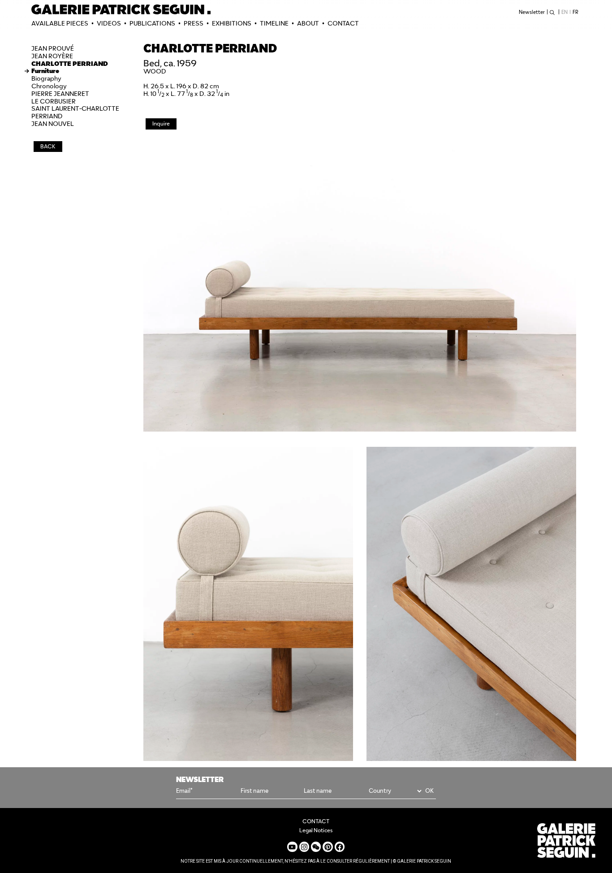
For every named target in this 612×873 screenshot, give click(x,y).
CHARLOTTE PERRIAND (69, 64)
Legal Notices (315, 830)
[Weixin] (316, 846)
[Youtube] (292, 846)
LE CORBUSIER (53, 101)
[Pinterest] (327, 846)
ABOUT (308, 23)
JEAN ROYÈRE (52, 56)
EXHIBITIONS (231, 23)
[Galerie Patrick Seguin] (121, 9)
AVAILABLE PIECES (59, 23)
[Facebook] (340, 846)
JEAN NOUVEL (52, 124)
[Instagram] (304, 846)
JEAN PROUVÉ (52, 48)
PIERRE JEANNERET (60, 94)
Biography (46, 78)
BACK (48, 146)
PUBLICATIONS (152, 23)
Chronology (49, 86)
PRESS (193, 23)
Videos (109, 23)
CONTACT (343, 23)
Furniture (45, 71)
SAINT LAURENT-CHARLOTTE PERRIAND (75, 112)
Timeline (274, 23)
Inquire (161, 123)
